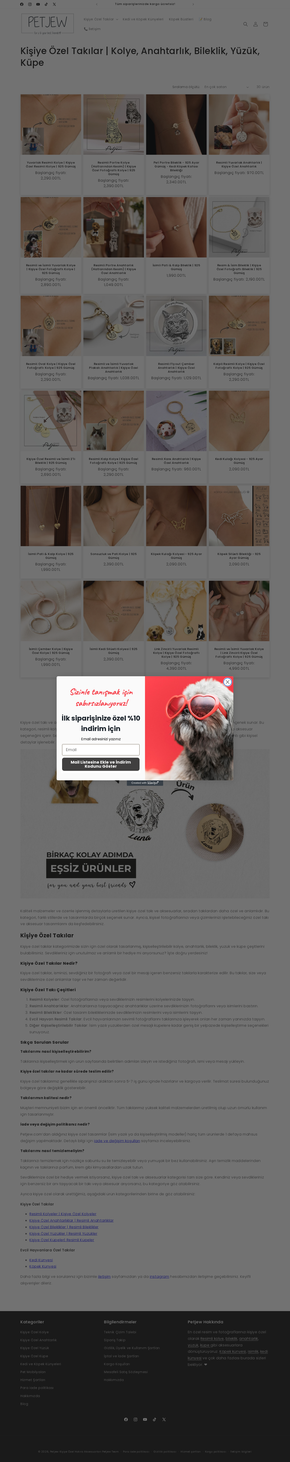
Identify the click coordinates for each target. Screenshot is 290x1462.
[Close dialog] (228, 682)
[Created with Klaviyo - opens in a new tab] (145, 783)
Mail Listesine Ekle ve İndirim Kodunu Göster (101, 764)
